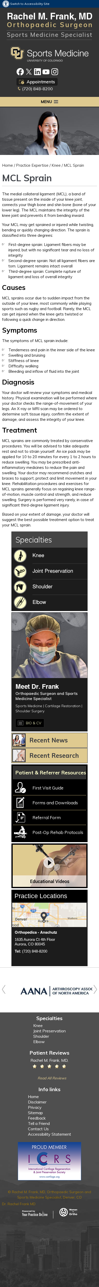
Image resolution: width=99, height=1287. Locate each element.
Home (7, 165)
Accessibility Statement (49, 1134)
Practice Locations (40, 895)
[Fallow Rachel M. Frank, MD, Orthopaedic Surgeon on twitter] (28, 71)
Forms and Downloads (55, 802)
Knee (56, 165)
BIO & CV (33, 723)
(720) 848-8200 (37, 88)
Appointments (41, 81)
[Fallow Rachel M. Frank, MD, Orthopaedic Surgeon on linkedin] (37, 71)
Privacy (35, 1107)
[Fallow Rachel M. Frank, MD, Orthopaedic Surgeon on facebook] (20, 71)
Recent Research (54, 755)
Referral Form (46, 817)
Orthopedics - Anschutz (36, 932)
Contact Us (38, 1128)
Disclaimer (37, 1101)
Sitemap (35, 1112)
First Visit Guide (47, 788)
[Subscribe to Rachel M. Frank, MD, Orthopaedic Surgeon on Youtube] (46, 71)
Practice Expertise (32, 165)
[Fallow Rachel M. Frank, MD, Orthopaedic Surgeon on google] (54, 71)
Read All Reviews (52, 1078)
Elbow (39, 1041)
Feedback (37, 1118)
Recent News (48, 740)
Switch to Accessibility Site (30, 4)
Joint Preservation (49, 1030)
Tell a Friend (39, 1123)
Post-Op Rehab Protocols (57, 832)
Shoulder (41, 1036)
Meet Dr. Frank (37, 687)
